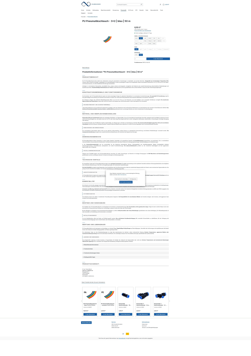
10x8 (164, 41)
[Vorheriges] (81, 301)
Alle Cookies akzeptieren (126, 182)
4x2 (145, 38)
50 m (141, 54)
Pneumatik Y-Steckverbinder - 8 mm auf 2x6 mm (143, 304)
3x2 (141, 38)
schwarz (160, 49)
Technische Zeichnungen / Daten (92, 253)
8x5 (163, 38)
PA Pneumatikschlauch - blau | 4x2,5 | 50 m (90, 304)
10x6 (145, 40)
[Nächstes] (170, 301)
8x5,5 (137, 41)
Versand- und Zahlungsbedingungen (150, 327)
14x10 (150, 43)
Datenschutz (144, 324)
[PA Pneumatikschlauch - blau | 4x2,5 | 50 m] (90, 295)
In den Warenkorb (158, 58)
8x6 (141, 41)
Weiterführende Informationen (91, 244)
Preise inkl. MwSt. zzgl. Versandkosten (142, 30)
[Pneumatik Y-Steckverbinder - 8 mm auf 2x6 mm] (143, 295)
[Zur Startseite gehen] (91, 4)
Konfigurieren (133, 178)
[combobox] (128, 4)
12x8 (136, 43)
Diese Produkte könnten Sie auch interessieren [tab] (93, 282)
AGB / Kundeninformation (117, 324)
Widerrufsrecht (115, 325)
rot (155, 49)
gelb (141, 49)
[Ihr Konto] (160, 4)
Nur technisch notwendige (121, 178)
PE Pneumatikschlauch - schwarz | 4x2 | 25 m (107, 304)
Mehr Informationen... (122, 174)
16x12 (154, 43)
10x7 (155, 40)
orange (150, 49)
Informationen (145, 322)
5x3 (154, 38)
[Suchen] (141, 4)
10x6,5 (150, 40)
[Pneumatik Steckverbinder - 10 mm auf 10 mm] (125, 295)
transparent (166, 49)
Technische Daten (88, 248)
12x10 (145, 44)
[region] (106, 40)
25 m (136, 54)
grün (145, 49)
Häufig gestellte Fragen (89, 257)
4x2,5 (150, 38)
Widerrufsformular (115, 327)
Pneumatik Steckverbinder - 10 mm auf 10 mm (124, 304)
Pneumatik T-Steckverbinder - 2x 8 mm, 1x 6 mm (160, 304)
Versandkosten (122, 338)
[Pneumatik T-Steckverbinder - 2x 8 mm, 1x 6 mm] (161, 295)
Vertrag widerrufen (86, 322)
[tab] (85, 67)
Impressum (144, 325)
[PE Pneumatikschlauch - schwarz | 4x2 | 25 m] (108, 295)
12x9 (141, 43)
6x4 (159, 38)
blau (136, 49)
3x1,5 (136, 38)
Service (114, 322)
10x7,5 (159, 40)
